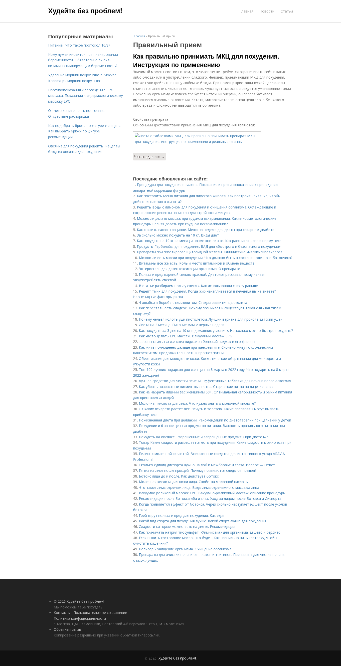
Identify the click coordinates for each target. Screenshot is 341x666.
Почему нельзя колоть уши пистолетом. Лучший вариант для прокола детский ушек (210, 319)
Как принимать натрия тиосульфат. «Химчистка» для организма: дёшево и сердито (210, 532)
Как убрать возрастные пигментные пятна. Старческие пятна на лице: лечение (206, 386)
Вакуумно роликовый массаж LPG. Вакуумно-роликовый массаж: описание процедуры (212, 493)
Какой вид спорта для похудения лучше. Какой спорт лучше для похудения (202, 521)
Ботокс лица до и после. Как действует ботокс (179, 476)
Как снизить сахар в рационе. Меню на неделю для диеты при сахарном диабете (205, 229)
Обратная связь (67, 629)
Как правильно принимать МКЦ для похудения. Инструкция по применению (206, 60)
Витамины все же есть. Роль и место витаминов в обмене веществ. (197, 263)
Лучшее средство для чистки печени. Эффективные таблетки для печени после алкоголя (215, 380)
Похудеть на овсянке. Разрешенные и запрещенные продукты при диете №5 (204, 436)
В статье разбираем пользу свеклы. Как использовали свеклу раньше (198, 285)
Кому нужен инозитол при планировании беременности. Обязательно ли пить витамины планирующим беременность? (83, 60)
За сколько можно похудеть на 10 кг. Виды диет (178, 235)
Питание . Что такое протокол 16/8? (79, 45)
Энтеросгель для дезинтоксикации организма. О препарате (189, 268)
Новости (267, 11)
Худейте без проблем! (85, 10)
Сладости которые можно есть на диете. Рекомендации (187, 526)
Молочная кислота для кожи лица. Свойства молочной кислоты (193, 481)
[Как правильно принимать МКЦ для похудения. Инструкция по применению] (213, 138)
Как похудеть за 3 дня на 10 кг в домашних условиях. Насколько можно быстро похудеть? (216, 330)
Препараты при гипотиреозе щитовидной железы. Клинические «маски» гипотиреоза (210, 252)
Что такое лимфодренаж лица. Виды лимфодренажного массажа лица (199, 487)
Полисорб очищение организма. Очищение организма (185, 549)
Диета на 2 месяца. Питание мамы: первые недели (181, 324)
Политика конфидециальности (80, 618)
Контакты (62, 612)
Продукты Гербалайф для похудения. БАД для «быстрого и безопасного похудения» (209, 246)
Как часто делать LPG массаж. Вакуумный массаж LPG (185, 336)
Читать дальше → (149, 156)
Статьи (287, 11)
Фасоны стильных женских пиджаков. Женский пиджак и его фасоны (197, 341)
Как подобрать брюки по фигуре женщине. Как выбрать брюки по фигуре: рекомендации (84, 131)
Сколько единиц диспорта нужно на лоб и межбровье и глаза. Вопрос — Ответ (207, 465)
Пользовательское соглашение (100, 612)
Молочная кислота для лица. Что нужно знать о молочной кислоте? (197, 403)
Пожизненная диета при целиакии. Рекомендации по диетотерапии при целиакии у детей (215, 420)
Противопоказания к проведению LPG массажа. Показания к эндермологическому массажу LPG (85, 96)
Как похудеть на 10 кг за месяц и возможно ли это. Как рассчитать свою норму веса (209, 240)
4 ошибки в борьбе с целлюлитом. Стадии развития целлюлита (193, 302)
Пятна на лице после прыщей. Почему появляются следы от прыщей (197, 470)
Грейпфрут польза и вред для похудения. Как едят (182, 515)
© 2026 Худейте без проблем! (79, 601)
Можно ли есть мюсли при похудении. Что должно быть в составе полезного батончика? (215, 257)
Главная (246, 11)
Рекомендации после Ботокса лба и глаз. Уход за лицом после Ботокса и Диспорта (210, 498)
